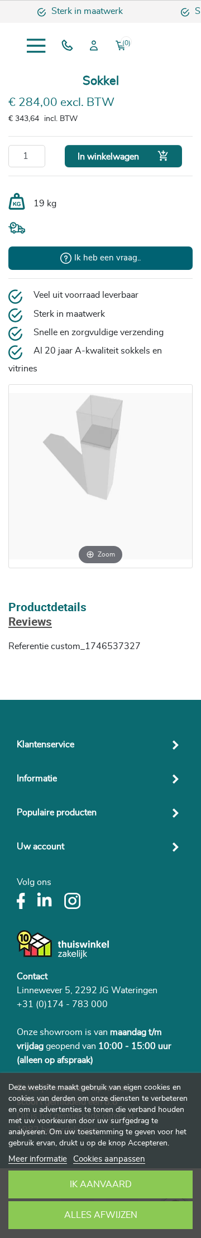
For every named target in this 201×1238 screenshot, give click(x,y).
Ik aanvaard (101, 1184)
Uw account (40, 846)
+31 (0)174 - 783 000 (62, 1004)
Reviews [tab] (30, 622)
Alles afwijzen (100, 1215)
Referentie (28, 646)
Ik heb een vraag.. (107, 258)
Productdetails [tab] (47, 608)
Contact (32, 976)
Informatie (37, 778)
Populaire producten (57, 812)
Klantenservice (45, 744)
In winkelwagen (123, 156)
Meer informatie (37, 1159)
